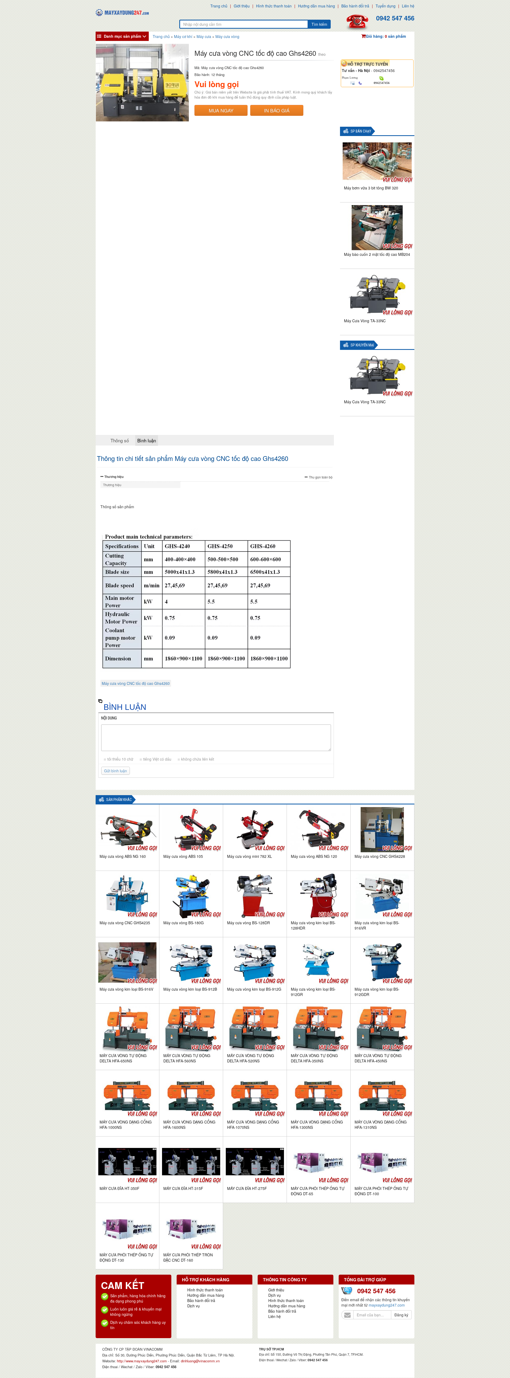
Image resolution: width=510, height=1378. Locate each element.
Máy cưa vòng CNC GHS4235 (125, 922)
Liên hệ (408, 6)
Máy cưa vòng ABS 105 (183, 856)
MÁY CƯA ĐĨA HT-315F (183, 1188)
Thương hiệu (114, 476)
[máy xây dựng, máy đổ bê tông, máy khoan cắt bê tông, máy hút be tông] (122, 12)
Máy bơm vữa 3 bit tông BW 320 (371, 187)
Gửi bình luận (115, 770)
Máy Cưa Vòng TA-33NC (365, 320)
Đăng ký (401, 1314)
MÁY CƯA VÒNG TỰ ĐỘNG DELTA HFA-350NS (314, 1058)
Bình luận (146, 440)
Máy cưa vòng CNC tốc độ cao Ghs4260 (136, 683)
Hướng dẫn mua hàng (316, 6)
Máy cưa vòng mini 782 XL (249, 856)
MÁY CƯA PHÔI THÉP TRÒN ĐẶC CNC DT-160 (188, 1257)
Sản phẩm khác (119, 800)
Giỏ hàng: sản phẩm (386, 36)
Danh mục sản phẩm (122, 36)
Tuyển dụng (386, 6)
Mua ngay (221, 110)
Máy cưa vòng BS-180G (183, 922)
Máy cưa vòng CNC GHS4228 (380, 856)
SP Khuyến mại (362, 345)
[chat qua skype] (381, 77)
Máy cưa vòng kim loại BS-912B (190, 989)
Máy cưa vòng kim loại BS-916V (126, 989)
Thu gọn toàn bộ (321, 477)
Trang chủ (218, 6)
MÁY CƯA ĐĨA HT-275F (247, 1188)
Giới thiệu (242, 6)
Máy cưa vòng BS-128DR (248, 922)
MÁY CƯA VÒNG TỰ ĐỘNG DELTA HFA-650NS (123, 1058)
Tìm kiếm (319, 24)
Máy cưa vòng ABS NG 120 (314, 856)
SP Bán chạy (361, 131)
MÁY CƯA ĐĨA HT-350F (119, 1188)
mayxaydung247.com (387, 1305)
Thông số (119, 440)
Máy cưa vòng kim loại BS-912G (254, 989)
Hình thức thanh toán (274, 6)
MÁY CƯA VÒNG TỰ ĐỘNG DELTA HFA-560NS (186, 1058)
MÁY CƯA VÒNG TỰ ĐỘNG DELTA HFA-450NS (378, 1058)
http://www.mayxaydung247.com (142, 1360)
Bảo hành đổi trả (355, 6)
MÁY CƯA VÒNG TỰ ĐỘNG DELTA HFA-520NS (250, 1058)
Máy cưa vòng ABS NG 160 (123, 856)
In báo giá (277, 110)
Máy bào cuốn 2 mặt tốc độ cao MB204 (377, 254)
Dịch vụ (193, 1305)
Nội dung (109, 718)
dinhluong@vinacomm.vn (200, 1360)
